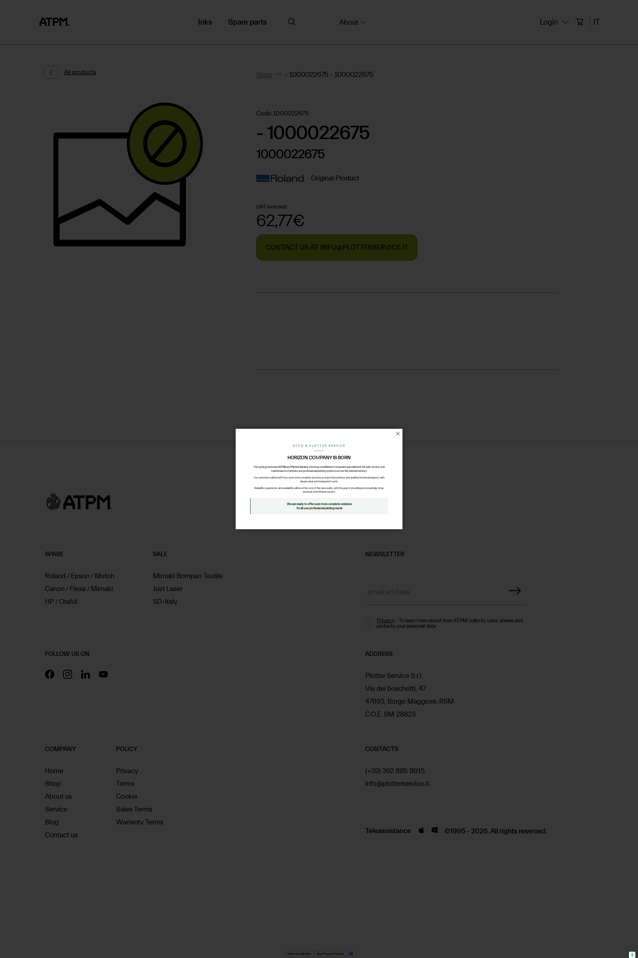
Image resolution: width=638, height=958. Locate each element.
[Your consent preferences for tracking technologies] (632, 955)
